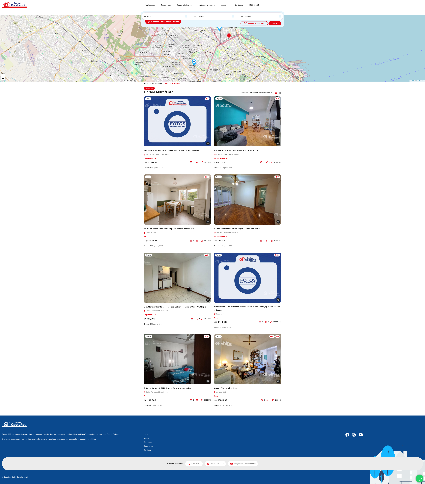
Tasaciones (166, 5)
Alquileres (148, 442)
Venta (148, 99)
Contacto (239, 5)
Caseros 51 (220, 314)
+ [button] (3, 75)
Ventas (146, 438)
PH (145, 236)
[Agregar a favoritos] (208, 143)
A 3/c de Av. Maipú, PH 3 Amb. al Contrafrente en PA (167, 388)
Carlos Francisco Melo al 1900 (156, 392)
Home (146, 434)
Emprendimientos (184, 5)
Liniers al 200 (221, 392)
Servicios (147, 450)
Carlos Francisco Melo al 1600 (156, 311)
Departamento (150, 158)
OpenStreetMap (420, 81)
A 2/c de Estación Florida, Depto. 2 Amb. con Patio (237, 228)
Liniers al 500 (150, 233)
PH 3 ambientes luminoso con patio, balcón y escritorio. (169, 228)
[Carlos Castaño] (14, 5)
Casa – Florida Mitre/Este (226, 388)
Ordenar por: (244, 92)
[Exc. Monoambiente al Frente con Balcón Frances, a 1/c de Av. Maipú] (194, 62)
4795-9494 (254, 5)
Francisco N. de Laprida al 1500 (227, 154)
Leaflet (412, 81)
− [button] (3, 78)
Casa (216, 318)
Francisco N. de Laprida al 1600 (157, 154)
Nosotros (224, 5)
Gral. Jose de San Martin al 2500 (228, 233)
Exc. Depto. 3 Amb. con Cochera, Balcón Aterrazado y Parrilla (171, 150)
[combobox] (165, 16)
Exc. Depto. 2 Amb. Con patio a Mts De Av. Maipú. (236, 150)
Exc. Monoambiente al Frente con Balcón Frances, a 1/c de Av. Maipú (175, 307)
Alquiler (219, 99)
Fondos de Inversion (206, 5)
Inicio (146, 83)
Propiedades (150, 5)
